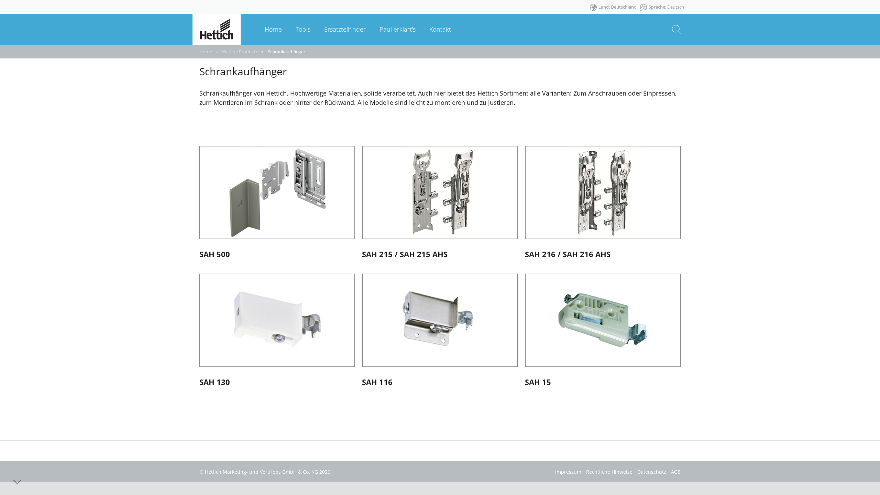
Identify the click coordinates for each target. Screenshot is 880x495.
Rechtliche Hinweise (609, 472)
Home (205, 51)
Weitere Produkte (240, 51)
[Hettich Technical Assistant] (216, 28)
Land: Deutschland (617, 7)
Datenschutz (651, 472)
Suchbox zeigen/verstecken (676, 29)
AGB (676, 472)
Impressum (568, 472)
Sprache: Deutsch (666, 7)
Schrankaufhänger (286, 51)
